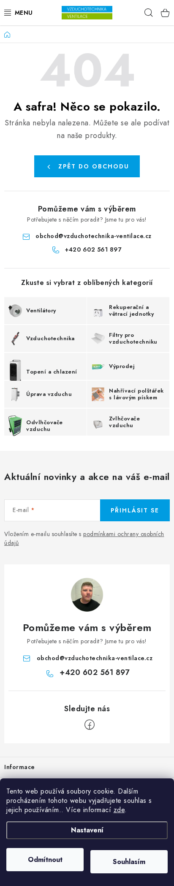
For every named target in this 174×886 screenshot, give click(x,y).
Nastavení (87, 830)
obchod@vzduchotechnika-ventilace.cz (93, 236)
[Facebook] (89, 725)
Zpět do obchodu (93, 166)
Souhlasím (129, 862)
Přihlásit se (135, 510)
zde (119, 810)
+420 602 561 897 (93, 249)
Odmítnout (45, 859)
